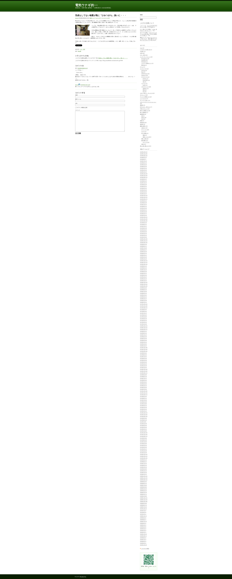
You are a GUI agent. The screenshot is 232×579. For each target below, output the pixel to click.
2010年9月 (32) (143, 459)
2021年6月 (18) (143, 228)
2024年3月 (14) (143, 168)
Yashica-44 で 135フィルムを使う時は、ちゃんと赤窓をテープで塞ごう (148, 34)
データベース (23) (145, 77)
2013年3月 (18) (143, 407)
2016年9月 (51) (143, 331)
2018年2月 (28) (143, 300)
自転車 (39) (142, 124)
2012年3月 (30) (143, 427)
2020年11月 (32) (143, 240)
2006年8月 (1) (143, 519)
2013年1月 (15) (143, 410)
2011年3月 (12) (143, 449)
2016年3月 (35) (143, 342)
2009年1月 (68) (143, 496)
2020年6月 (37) (143, 249)
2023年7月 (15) (143, 182)
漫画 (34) (145, 135)
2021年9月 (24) (143, 222)
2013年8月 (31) (143, 398)
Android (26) (144, 70)
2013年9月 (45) (143, 396)
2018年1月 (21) (143, 302)
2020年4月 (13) (143, 253)
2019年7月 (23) (143, 269)
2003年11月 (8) (143, 544)
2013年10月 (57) (143, 394)
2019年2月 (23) (143, 278)
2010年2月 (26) (143, 472)
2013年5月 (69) (143, 403)
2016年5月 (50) (143, 338)
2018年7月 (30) (143, 291)
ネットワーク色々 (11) (145, 100)
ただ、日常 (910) (144, 55)
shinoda (76, 18)
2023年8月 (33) (143, 180)
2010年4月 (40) (143, 468)
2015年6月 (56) (143, 358)
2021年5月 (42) (143, 229)
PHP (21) (145, 90)
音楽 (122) (143, 144)
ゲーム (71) (142, 66)
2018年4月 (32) (143, 296)
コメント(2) (98, 18)
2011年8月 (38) (143, 439)
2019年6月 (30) (143, 271)
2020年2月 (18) (143, 257)
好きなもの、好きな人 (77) (146, 106)
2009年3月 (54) (143, 492)
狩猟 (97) (142, 120)
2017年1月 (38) (143, 324)
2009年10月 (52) (143, 479)
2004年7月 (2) (143, 539)
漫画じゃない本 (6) (147, 136)
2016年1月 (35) (143, 345)
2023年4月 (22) (143, 188)
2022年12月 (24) (143, 195)
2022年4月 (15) (143, 209)
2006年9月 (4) (143, 517)
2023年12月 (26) (143, 173)
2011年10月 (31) (143, 436)
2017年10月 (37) (143, 307)
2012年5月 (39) (143, 423)
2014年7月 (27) (143, 378)
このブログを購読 (145, 548)
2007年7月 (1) (143, 510)
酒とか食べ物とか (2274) (145, 146)
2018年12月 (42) (143, 282)
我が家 (79, 51)
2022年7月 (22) (143, 204)
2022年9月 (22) (143, 200)
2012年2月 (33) (143, 429)
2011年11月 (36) (143, 434)
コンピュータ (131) (144, 68)
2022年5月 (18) (143, 208)
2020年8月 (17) (143, 246)
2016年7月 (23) (143, 334)
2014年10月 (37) (143, 372)
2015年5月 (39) (143, 360)
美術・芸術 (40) (144, 138)
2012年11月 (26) (143, 414)
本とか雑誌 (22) (144, 133)
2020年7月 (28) (143, 247)
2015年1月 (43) (143, 367)
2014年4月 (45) (143, 383)
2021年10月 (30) (143, 220)
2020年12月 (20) (143, 238)
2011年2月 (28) (143, 450)
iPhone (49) (143, 117)
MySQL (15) (145, 78)
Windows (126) (144, 75)
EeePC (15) (145, 85)
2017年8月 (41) (143, 311)
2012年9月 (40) (143, 418)
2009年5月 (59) (143, 488)
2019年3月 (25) (143, 276)
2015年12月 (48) (143, 347)
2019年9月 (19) (143, 266)
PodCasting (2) (144, 61)
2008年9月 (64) (143, 503)
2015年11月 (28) (143, 349)
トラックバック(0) (105, 18)
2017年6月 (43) (143, 314)
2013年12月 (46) (143, 391)
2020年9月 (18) (143, 244)
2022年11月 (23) (143, 197)
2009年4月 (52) (143, 490)
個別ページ (92, 18)
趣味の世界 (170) (144, 126)
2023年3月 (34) (143, 190)
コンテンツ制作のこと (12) (147, 63)
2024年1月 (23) (143, 171)
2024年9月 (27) (143, 157)
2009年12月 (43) (143, 476)
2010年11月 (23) (143, 456)
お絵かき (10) (144, 127)
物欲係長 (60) (143, 114)
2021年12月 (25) (143, 217)
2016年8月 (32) (143, 333)
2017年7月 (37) (143, 313)
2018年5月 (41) (143, 295)
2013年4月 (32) (143, 405)
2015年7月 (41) (143, 356)
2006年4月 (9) (143, 526)
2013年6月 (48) (143, 401)
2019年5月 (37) (143, 273)
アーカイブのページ (145, 40)
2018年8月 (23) (143, 289)
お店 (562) (142, 53)
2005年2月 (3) (143, 530)
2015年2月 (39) (143, 365)
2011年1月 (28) (143, 452)
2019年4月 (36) (143, 275)
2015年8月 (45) (143, 354)
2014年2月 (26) (143, 387)
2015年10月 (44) (143, 351)
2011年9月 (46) (143, 438)
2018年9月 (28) (143, 287)
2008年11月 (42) (143, 499)
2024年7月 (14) (143, 161)
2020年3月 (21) (143, 255)
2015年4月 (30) (143, 362)
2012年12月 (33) (143, 412)
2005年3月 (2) (143, 528)
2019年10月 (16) (143, 264)
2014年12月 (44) (143, 369)
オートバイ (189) (145, 129)
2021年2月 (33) (143, 235)
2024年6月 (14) (143, 162)
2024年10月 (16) (143, 155)
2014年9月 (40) (143, 374)
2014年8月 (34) (143, 376)
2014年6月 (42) (143, 380)
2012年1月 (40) (143, 430)
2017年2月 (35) (143, 322)
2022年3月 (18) (143, 211)
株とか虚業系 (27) (144, 112)
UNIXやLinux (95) (145, 73)
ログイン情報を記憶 (81, 107)
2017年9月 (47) (143, 309)
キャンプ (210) (146, 142)
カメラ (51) (143, 131)
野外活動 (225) (144, 140)
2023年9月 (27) (143, 179)
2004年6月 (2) (143, 541)
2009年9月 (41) (143, 481)
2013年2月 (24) (143, 409)
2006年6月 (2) (143, 523)
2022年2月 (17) (143, 213)
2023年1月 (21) (143, 193)
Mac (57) (143, 72)
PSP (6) (143, 115)
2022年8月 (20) (143, 202)
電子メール (78, 99)
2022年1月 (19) (143, 215)
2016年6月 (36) (143, 336)
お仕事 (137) (143, 51)
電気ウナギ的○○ (86, 5)
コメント (77, 110)
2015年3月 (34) (143, 363)
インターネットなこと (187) (146, 56)
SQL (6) (144, 81)
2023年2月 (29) (143, 191)
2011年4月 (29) (143, 447)
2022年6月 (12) (143, 206)
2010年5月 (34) (143, 467)
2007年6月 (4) (143, 512)
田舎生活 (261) (143, 122)
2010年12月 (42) (143, 454)
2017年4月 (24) (143, 318)
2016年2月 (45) (143, 343)
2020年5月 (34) (143, 251)
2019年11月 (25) (143, 262)
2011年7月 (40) (143, 441)
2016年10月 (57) (143, 329)
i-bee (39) (142, 48)
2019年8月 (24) (143, 267)
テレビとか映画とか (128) (146, 96)
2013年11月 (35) (143, 392)
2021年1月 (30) (143, 237)
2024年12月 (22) (143, 151)
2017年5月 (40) (143, 316)
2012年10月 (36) (143, 416)
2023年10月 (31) (143, 177)
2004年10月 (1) (143, 535)
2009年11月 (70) (143, 477)
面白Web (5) (144, 65)
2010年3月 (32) (143, 470)
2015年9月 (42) (143, 353)
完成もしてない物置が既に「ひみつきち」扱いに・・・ (113, 58)
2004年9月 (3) (143, 537)
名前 (76, 95)
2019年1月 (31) (143, 280)
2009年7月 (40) (143, 485)
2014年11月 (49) (143, 371)
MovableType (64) (145, 58)
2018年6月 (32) (143, 293)
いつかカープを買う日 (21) (146, 49)
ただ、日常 (82, 49)
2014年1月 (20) (143, 389)
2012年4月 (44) (143, 425)
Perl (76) (144, 91)
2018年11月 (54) (143, 284)
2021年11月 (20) (143, 219)
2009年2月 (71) (143, 494)
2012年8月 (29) (143, 420)
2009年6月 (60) (143, 487)
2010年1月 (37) (143, 474)
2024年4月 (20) (143, 166)
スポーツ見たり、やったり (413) (147, 93)
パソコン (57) (144, 83)
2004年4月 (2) (143, 543)
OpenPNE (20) (144, 60)
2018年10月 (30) (143, 286)
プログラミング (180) (146, 86)
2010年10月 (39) (143, 458)
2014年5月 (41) (143, 381)
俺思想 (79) (142, 105)
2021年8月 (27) (143, 224)
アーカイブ (146, 149)
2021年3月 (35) (143, 233)
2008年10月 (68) (143, 501)
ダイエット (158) (144, 95)
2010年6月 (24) (143, 465)
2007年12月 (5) (143, 508)
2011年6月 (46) (143, 443)
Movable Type (83, 576)
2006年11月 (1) (143, 516)
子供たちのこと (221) (145, 108)
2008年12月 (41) (143, 497)
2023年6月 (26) (143, 184)
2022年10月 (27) (143, 199)
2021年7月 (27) (143, 226)
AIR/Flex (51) (146, 88)
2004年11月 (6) (143, 534)
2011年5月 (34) (143, 445)
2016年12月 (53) (143, 325)
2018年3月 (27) (143, 298)
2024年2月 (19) (143, 170)
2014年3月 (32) (143, 385)
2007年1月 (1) (143, 514)
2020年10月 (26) (143, 242)
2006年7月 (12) (143, 521)
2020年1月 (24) (143, 258)
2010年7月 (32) (143, 463)
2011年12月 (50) (143, 432)
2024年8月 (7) (143, 159)
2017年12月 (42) (143, 304)
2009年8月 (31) (143, 483)
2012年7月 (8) (143, 421)
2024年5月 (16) (143, 164)
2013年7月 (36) (143, 400)
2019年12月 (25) (143, 260)
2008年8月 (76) (143, 505)
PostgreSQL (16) (146, 80)
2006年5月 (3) (143, 525)
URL (76, 103)
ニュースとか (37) (144, 98)
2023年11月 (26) (143, 175)
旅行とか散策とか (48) (145, 110)
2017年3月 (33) (143, 320)
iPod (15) (143, 119)
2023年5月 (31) (143, 186)
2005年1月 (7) (143, 532)
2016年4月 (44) (143, 340)
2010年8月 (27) (143, 461)
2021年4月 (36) (143, 231)
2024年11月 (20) (143, 153)
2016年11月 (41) (143, 327)
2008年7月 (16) (143, 506)
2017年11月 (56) (143, 305)
